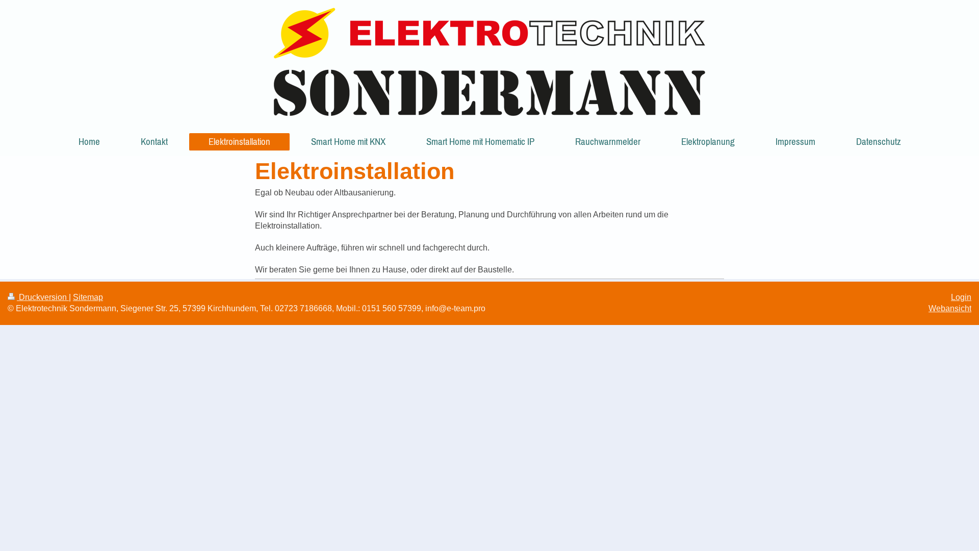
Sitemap (88, 297)
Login (961, 297)
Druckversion (43, 297)
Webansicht (950, 308)
